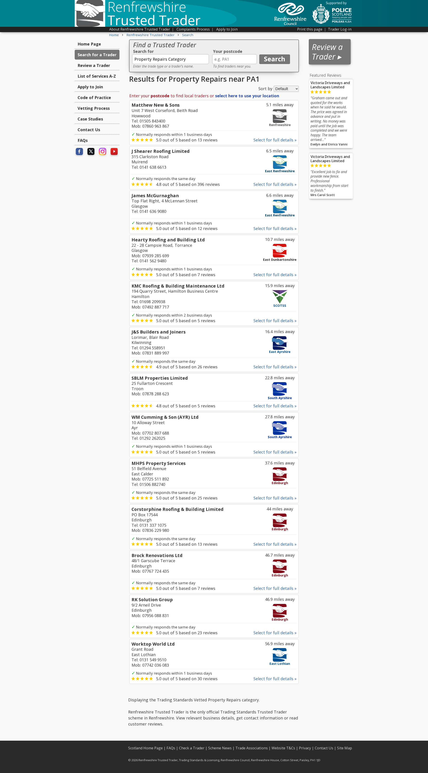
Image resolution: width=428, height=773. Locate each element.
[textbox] (170, 59)
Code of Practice (94, 97)
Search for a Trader (97, 54)
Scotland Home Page (145, 748)
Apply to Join (227, 29)
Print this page (309, 29)
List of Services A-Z (97, 76)
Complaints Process (193, 29)
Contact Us (89, 129)
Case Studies (90, 119)
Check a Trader (191, 748)
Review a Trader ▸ (327, 51)
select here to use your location (247, 95)
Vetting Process (94, 108)
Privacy (305, 748)
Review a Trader (94, 65)
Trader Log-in (340, 29)
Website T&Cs (283, 748)
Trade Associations (251, 748)
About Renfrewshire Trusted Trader (139, 29)
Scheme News (220, 748)
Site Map (344, 748)
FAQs (83, 140)
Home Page (89, 44)
